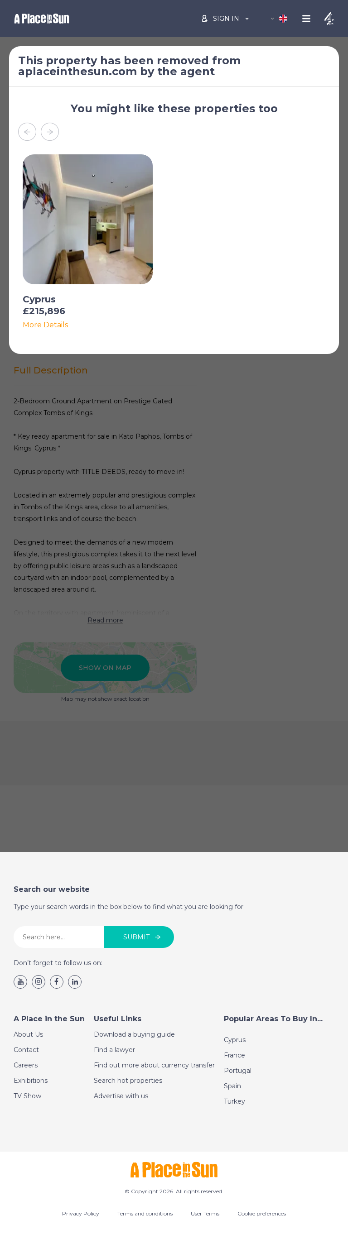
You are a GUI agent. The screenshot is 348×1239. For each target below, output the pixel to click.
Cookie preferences (261, 1213)
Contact (26, 1050)
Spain (232, 1086)
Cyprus (235, 1040)
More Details (45, 325)
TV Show (27, 1096)
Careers (26, 1065)
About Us (28, 1034)
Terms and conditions (145, 1213)
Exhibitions (31, 1080)
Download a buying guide (134, 1034)
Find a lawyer (114, 1050)
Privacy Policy (80, 1213)
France (234, 1055)
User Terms (205, 1213)
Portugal (237, 1071)
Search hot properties (128, 1080)
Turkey (234, 1101)
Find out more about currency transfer (154, 1065)
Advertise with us (121, 1096)
